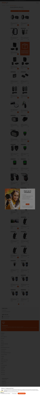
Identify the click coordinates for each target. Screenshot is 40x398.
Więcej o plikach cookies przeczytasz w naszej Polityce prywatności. (10, 391)
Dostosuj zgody (14, 393)
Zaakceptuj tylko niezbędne (6, 393)
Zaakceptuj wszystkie (22, 393)
